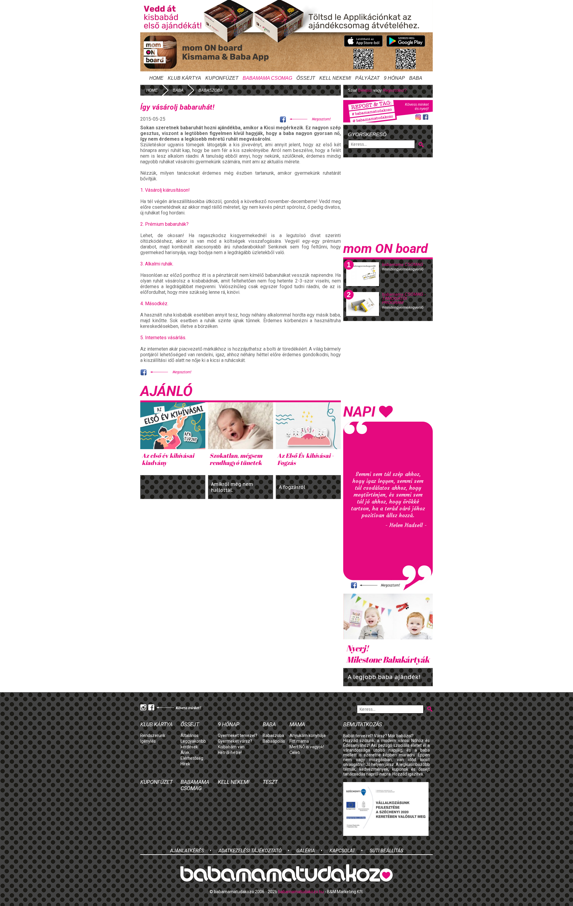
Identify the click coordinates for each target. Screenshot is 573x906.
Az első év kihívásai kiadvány (168, 459)
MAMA (286, 88)
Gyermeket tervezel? (237, 735)
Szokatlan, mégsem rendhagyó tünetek (236, 459)
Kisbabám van (231, 746)
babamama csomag (267, 78)
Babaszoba (273, 735)
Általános (189, 735)
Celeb (294, 752)
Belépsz (365, 90)
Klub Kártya (184, 78)
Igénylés (148, 741)
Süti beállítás (386, 850)
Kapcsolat (342, 850)
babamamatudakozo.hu (301, 891)
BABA (415, 78)
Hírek (185, 763)
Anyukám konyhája (307, 735)
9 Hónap (394, 78)
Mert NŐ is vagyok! (306, 746)
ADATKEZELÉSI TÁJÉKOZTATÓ (250, 850)
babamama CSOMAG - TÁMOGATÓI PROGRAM (404, 298)
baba (178, 90)
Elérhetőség (192, 758)
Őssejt (305, 78)
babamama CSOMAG (402, 264)
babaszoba (210, 90)
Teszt (270, 782)
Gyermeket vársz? (235, 741)
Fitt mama (299, 741)
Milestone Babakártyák (387, 653)
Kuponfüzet (221, 78)
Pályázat (367, 78)
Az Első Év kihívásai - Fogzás (305, 459)
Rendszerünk (152, 735)
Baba (269, 724)
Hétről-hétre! (230, 752)
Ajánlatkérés (187, 850)
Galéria (305, 850)
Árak (185, 752)
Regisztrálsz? (394, 90)
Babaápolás (274, 741)
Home (156, 78)
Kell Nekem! (335, 78)
